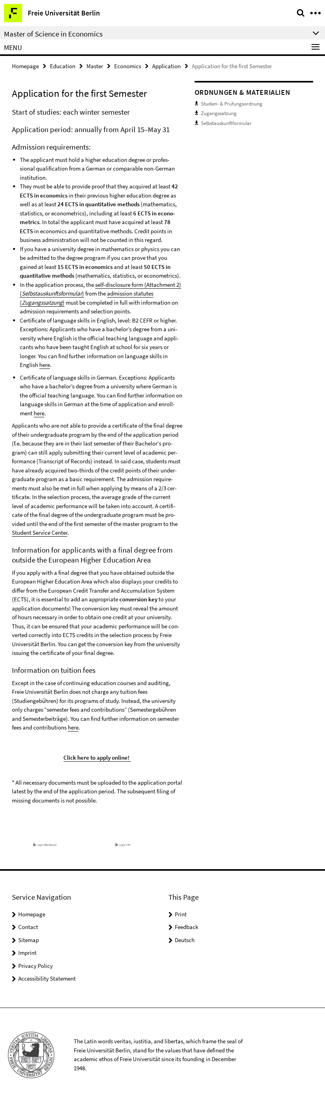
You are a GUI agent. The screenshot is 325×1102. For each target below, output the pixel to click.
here (44, 365)
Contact (28, 927)
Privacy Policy (35, 966)
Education (62, 66)
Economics (127, 66)
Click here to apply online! (96, 757)
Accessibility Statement (47, 978)
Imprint (27, 952)
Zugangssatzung (219, 113)
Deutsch (185, 940)
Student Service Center (39, 532)
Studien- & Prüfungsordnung (231, 103)
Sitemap (28, 940)
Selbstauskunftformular (226, 123)
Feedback (186, 927)
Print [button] (181, 914)
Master (94, 66)
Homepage (25, 66)
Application (166, 66)
